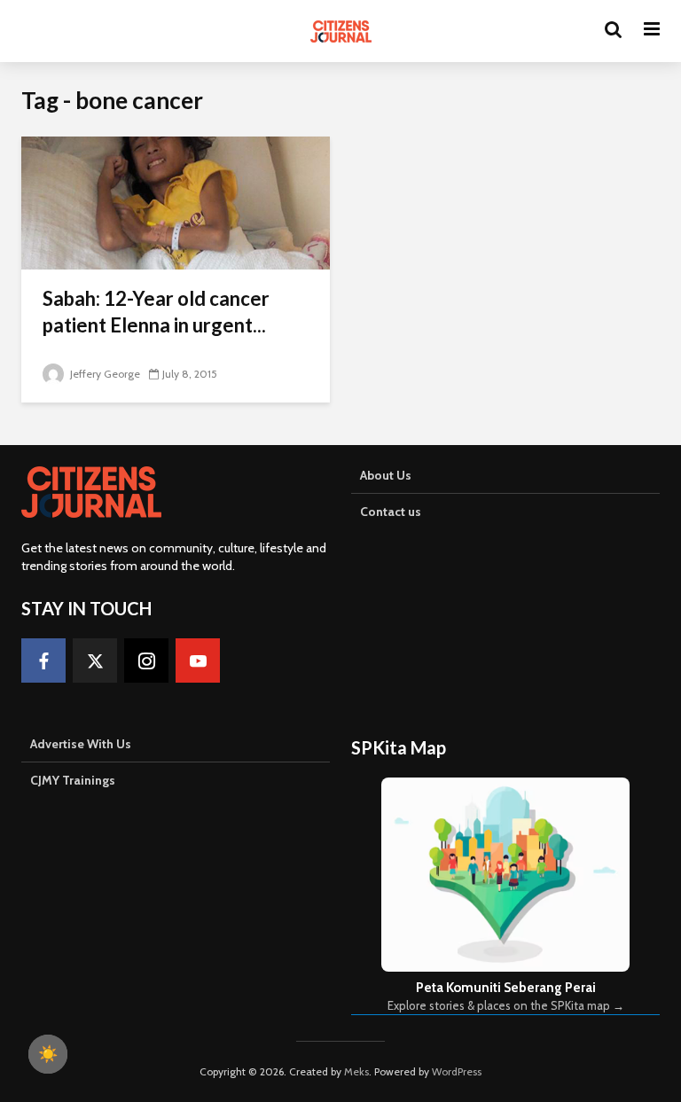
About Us (385, 475)
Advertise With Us (80, 744)
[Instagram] (146, 660)
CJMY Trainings (72, 780)
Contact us (390, 512)
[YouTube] (198, 660)
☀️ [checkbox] (48, 1054)
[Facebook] (43, 660)
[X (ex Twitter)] (95, 660)
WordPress (456, 1071)
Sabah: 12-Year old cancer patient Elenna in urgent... (156, 311)
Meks (356, 1071)
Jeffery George (103, 373)
